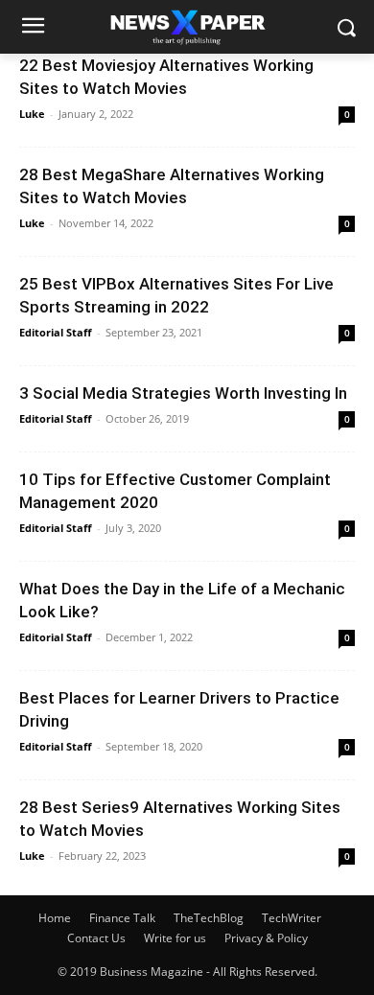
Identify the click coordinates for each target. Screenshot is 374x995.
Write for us (175, 938)
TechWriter (291, 918)
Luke (32, 113)
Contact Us (96, 938)
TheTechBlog (209, 918)
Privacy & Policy (266, 938)
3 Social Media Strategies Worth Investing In (183, 393)
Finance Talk (122, 918)
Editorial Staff (55, 332)
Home (54, 918)
